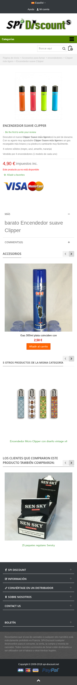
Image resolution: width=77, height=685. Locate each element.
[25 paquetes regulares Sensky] (38, 506)
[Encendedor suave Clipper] (38, 96)
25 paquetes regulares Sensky (38, 545)
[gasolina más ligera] (38, 298)
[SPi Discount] (38, 24)
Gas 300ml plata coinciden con (38, 335)
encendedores (55, 58)
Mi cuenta (44, 9)
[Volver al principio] (38, 680)
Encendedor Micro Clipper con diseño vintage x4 (38, 441)
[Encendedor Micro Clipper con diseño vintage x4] (38, 402)
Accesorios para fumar (33, 58)
